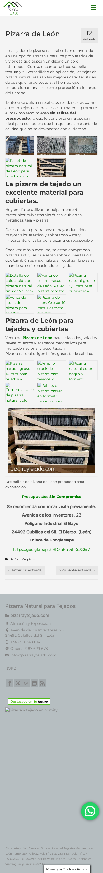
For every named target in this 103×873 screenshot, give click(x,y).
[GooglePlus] (26, 683)
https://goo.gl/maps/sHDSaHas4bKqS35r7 (51, 549)
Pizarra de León (37, 337)
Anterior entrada (26, 570)
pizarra (31, 559)
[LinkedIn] (34, 683)
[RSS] (42, 683)
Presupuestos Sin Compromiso (51, 496)
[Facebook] (9, 683)
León (22, 559)
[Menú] (93, 8)
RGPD (11, 668)
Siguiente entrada (75, 570)
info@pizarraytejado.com (33, 655)
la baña (13, 559)
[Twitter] (18, 683)
